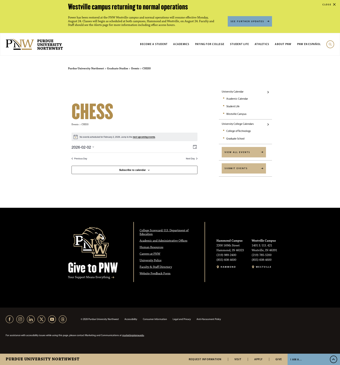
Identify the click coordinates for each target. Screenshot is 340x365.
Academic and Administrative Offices (163, 241)
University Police (151, 260)
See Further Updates (247, 21)
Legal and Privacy (182, 319)
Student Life (239, 44)
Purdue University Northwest (43, 359)
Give (279, 359)
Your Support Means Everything (89, 277)
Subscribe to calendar (132, 170)
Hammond (228, 267)
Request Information (205, 359)
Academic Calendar (237, 98)
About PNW (283, 44)
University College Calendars (238, 124)
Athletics (262, 44)
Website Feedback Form (155, 273)
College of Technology (238, 131)
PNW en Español (309, 44)
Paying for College (210, 44)
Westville (264, 267)
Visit (237, 359)
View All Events (237, 152)
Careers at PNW (150, 254)
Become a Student (154, 44)
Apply (258, 359)
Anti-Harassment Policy (209, 319)
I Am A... (296, 359)
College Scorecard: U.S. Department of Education (164, 232)
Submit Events (236, 168)
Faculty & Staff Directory (156, 267)
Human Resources (151, 247)
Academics (181, 44)
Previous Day (80, 158)
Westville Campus (236, 114)
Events (75, 124)
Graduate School (235, 138)
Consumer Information (155, 319)
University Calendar (232, 91)
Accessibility (130, 319)
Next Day (190, 158)
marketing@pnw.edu (133, 335)
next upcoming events (144, 136)
